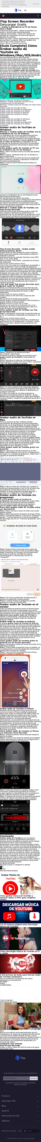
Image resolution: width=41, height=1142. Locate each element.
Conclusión (4, 116)
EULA (20, 1131)
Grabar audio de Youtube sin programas (15, 109)
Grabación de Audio (19, 43)
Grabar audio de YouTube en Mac (13, 108)
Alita (2, 57)
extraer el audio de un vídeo (17, 304)
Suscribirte (33, 1078)
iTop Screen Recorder (8, 265)
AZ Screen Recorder (15, 625)
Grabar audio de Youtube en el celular (15, 111)
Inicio (2, 43)
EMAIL (3, 983)
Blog (8, 43)
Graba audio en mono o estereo (12, 294)
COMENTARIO (5, 985)
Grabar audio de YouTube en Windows (15, 100)
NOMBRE (4, 982)
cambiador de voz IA (27, 305)
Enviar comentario (7, 1000)
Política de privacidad (9, 1131)
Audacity (34, 439)
